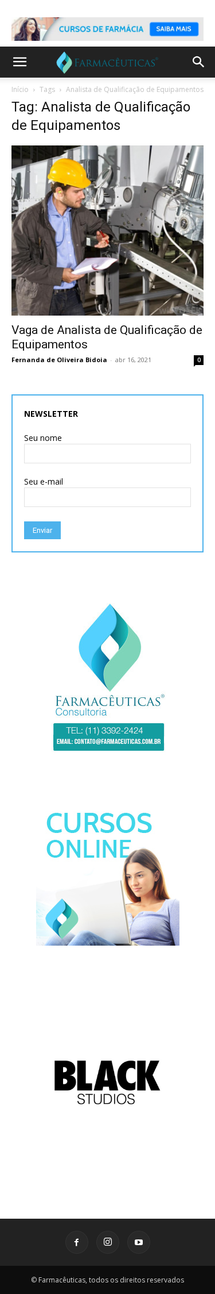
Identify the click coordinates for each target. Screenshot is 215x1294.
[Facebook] (76, 1242)
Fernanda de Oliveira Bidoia (59, 359)
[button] (19, 62)
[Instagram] (107, 1242)
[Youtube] (138, 1242)
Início (20, 89)
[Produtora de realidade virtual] (107, 1082)
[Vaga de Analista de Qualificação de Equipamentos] (107, 230)
